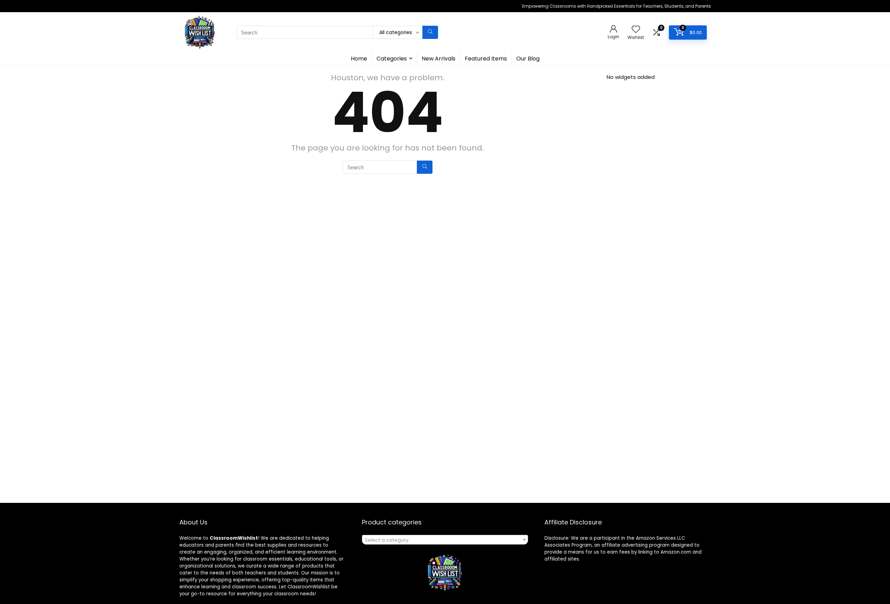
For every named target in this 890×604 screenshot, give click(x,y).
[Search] (430, 32)
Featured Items (486, 59)
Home (359, 59)
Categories (392, 59)
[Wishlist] (636, 29)
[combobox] (445, 540)
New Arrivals (438, 59)
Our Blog (528, 59)
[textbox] (445, 540)
